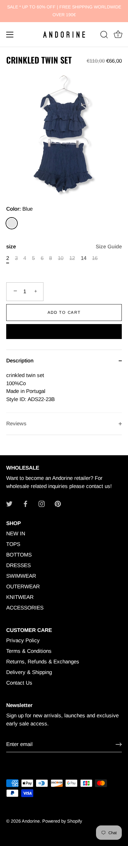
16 (95, 258)
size (64, 247)
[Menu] (10, 34)
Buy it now (64, 332)
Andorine (31, 821)
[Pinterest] (58, 503)
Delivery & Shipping (29, 672)
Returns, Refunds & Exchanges (42, 662)
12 (72, 258)
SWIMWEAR (21, 576)
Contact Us (19, 683)
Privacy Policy (23, 640)
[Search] (104, 35)
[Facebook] (25, 503)
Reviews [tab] (16, 424)
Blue (11, 223)
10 (60, 258)
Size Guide (109, 247)
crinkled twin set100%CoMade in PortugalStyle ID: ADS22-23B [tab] (30, 387)
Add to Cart (64, 312)
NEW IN (15, 534)
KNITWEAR (20, 597)
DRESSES (18, 565)
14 (83, 258)
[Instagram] (42, 503)
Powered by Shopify (62, 821)
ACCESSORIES (24, 608)
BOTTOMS (19, 555)
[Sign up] (119, 744)
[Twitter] (9, 503)
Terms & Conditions (29, 651)
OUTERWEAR (23, 587)
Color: (19, 209)
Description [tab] (20, 361)
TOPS (13, 544)
